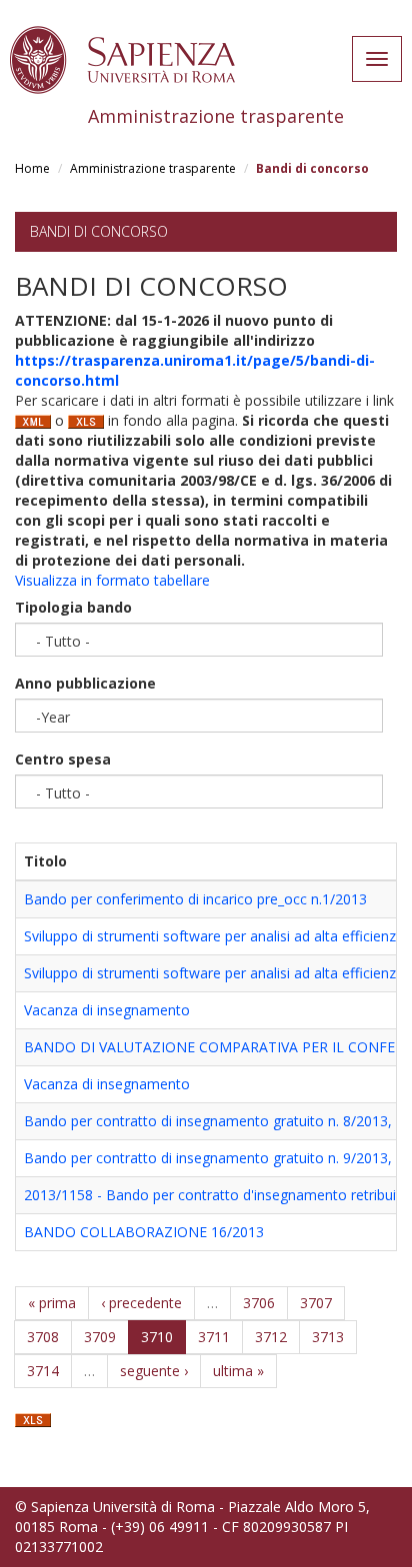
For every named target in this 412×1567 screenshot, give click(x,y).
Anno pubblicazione (85, 683)
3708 (43, 1336)
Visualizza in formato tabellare (112, 580)
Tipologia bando (73, 607)
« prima (52, 1302)
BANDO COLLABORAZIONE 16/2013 (144, 1231)
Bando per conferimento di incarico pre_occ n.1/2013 (195, 898)
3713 (328, 1336)
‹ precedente (141, 1302)
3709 (100, 1336)
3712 (271, 1336)
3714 (43, 1370)
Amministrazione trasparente (153, 168)
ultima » (238, 1370)
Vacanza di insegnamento (107, 1009)
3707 (316, 1302)
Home (32, 168)
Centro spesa (63, 759)
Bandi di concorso (99, 231)
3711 (214, 1336)
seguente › (154, 1370)
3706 (259, 1302)
